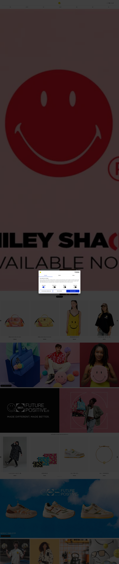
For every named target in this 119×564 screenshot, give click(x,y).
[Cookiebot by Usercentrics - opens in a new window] (75, 272)
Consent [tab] (45, 275)
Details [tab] (59, 275)
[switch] (54, 287)
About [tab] (73, 275)
